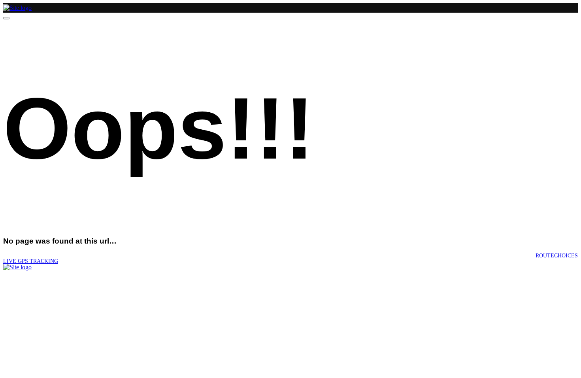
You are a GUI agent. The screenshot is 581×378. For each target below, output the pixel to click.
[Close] (6, 18)
